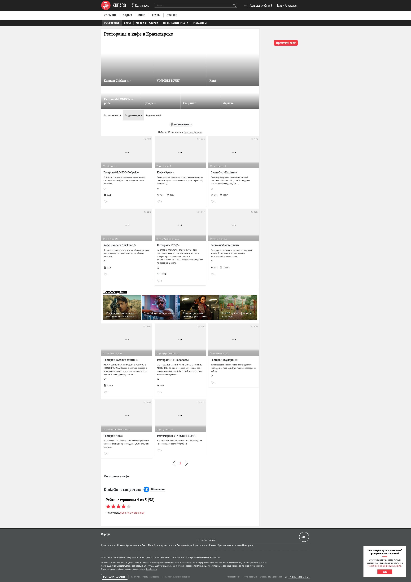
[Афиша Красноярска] (113, 5)
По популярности (112, 115)
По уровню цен (133, 115)
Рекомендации (115, 292)
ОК (385, 571)
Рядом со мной (153, 115)
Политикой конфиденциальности (385, 565)
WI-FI (162, 194)
